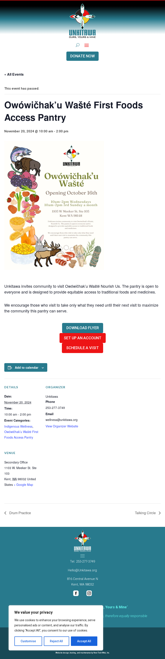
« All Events (14, 74)
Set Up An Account (82, 338)
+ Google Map (23, 484)
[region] (56, 627)
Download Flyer (82, 328)
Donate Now (82, 56)
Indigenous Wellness (18, 426)
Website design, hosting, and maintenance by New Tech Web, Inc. (82, 653)
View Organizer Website (62, 426)
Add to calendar (26, 367)
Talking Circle (146, 512)
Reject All (56, 641)
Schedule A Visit (82, 348)
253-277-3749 (85, 561)
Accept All (84, 641)
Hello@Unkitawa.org (82, 570)
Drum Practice (19, 512)
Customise (28, 641)
